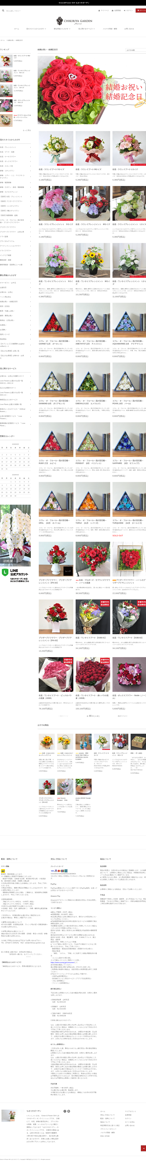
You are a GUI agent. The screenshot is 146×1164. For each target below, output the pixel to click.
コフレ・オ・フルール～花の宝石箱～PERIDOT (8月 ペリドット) (91, 462)
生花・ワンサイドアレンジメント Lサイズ (22, 86)
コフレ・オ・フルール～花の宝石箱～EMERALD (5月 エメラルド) (91, 402)
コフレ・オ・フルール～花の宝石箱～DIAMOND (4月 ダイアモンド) (54, 402)
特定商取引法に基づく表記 (110, 1125)
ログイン (129, 10)
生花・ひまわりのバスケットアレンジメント (65, 754)
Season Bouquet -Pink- (62, 799)
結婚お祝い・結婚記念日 (15, 40)
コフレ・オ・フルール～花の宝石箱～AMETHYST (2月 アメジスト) (91, 342)
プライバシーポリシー (108, 1129)
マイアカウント (130, 1111)
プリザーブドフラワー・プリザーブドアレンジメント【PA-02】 (55, 581)
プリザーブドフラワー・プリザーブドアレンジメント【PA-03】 (55, 639)
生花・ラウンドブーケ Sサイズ (51, 169)
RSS (102, 1136)
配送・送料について (107, 1118)
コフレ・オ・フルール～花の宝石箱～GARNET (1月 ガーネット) (54, 342)
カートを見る (130, 1122)
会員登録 (117, 10)
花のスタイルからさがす (35, 29)
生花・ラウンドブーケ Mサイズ (22, 57)
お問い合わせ (129, 29)
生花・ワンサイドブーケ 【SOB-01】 (91, 638)
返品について (105, 1122)
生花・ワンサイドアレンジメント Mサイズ (93, 282)
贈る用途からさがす (61, 29)
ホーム (16, 29)
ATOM (107, 1136)
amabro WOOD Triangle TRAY (83, 799)
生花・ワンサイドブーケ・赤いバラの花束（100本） (92, 696)
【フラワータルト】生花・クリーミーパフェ (22, 116)
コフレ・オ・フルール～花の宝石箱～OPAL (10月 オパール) (54, 521)
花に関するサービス (85, 29)
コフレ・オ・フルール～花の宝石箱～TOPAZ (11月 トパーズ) (91, 521)
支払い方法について (107, 1115)
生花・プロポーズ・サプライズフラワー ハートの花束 (93, 581)
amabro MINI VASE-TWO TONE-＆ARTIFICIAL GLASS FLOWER (82, 756)
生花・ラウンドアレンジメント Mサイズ (93, 224)
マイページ (105, 10)
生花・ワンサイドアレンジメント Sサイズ (22, 71)
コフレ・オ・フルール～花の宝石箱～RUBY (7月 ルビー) (54, 462)
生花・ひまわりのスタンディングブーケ (47, 754)
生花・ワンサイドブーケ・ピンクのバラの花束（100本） (55, 696)
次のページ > (122, 716)
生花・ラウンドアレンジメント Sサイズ (22, 101)
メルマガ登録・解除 (110, 29)
